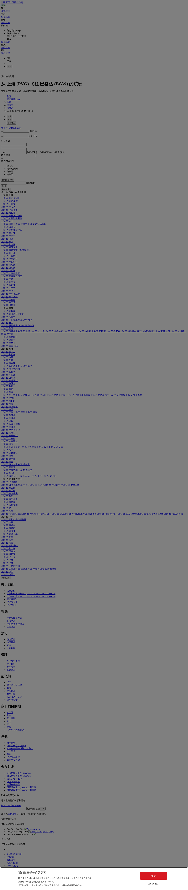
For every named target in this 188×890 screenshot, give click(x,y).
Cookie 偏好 (154, 883)
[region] (94, 878)
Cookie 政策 (65, 885)
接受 (153, 875)
